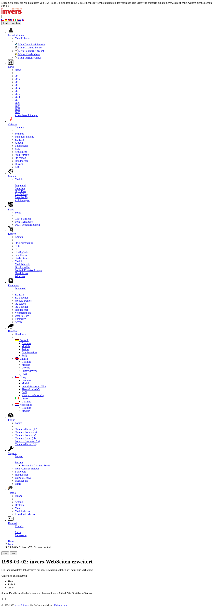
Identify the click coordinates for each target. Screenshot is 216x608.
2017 (17, 78)
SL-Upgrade (21, 252)
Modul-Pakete (22, 264)
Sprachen (20, 188)
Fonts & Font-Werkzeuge (28, 270)
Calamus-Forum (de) (26, 429)
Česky (22, 377)
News (18, 69)
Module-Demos (23, 300)
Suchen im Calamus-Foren (36, 465)
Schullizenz (21, 151)
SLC (17, 148)
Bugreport (20, 185)
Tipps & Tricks (23, 477)
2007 (17, 109)
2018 (17, 75)
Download (20, 288)
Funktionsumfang (24, 136)
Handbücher (21, 160)
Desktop (19, 505)
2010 (17, 100)
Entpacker (20, 318)
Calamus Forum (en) (26, 432)
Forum (18, 423)
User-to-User (22, 315)
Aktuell (19, 142)
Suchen (19, 462)
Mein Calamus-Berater (30, 47)
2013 (17, 91)
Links (18, 532)
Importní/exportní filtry (34, 386)
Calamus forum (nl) (25, 438)
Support (19, 456)
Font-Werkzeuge (24, 221)
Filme (18, 483)
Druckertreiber (22, 267)
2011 (17, 97)
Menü (18, 508)
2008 (17, 106)
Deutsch (24, 340)
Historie (19, 164)
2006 (17, 112)
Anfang (19, 502)
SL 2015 (19, 139)
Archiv (18, 321)
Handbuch (20, 334)
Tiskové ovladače (31, 389)
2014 (17, 88)
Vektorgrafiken (23, 312)
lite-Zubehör (21, 306)
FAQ (17, 167)
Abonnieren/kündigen (26, 115)
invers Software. (22, 605)
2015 (17, 85)
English (23, 358)
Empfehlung (21, 145)
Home (11, 541)
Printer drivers (29, 370)
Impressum (20, 535)
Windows (20, 276)
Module (19, 179)
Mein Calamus (22, 38)
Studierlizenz (22, 154)
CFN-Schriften (23, 218)
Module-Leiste (22, 511)
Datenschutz (60, 605)
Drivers (26, 367)
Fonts (18, 212)
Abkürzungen (22, 200)
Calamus (19, 127)
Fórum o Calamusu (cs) (27, 441)
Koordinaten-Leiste (25, 514)
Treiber (25, 349)
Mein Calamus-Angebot (31, 50)
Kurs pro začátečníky (33, 395)
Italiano (23, 398)
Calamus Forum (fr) (25, 435)
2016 (17, 81)
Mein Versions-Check (29, 57)
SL (16, 249)
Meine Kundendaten (29, 54)
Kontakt (19, 526)
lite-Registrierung (24, 242)
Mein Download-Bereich (31, 44)
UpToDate (20, 191)
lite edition (20, 157)
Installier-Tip (21, 197)
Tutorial (19, 495)
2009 (17, 103)
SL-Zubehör (21, 297)
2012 (17, 94)
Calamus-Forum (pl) (25, 444)
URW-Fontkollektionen (27, 224)
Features (19, 133)
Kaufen (19, 236)
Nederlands (25, 404)
